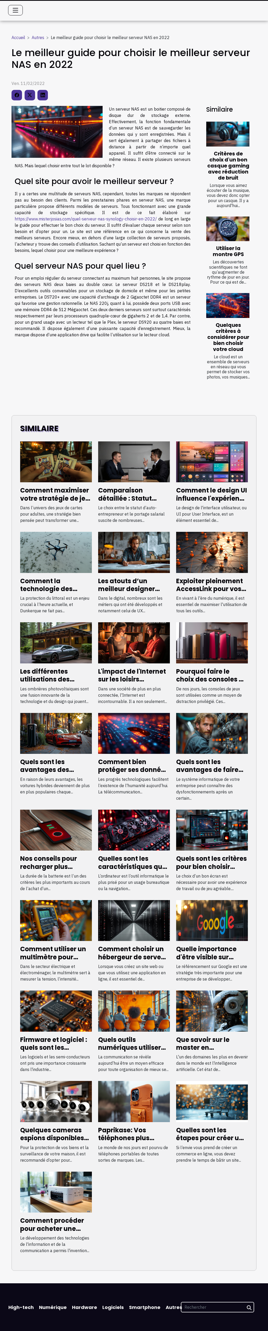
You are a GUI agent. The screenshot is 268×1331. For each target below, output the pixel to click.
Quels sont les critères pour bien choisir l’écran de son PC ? (211, 866)
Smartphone (144, 1307)
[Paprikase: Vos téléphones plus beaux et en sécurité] (134, 1101)
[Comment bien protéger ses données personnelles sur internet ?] (134, 732)
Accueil (18, 37)
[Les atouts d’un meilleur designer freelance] (134, 551)
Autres (38, 37)
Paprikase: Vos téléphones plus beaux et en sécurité (131, 1138)
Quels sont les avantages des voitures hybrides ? (50, 770)
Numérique (53, 1307)
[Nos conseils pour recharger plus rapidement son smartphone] (56, 829)
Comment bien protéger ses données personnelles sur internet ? (133, 774)
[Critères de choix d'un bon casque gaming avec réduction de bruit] (227, 134)
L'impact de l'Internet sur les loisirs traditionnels (132, 679)
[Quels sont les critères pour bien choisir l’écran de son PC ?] (212, 829)
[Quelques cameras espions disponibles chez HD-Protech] (56, 1101)
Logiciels (113, 1307)
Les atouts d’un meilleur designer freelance (126, 589)
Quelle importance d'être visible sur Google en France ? (207, 957)
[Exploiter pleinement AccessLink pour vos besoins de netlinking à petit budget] (212, 551)
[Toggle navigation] (15, 10)
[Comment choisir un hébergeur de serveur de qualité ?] (134, 920)
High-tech (21, 1307)
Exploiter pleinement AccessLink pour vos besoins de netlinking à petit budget (210, 593)
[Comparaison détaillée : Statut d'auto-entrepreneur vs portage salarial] (134, 461)
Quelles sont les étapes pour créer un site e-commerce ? (209, 1138)
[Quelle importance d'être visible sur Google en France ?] (212, 920)
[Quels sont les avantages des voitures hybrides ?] (56, 732)
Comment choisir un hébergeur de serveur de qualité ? (133, 957)
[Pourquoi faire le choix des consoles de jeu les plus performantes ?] (212, 642)
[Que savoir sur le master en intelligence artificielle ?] (212, 1010)
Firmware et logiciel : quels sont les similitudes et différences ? (53, 1051)
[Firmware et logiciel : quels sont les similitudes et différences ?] (56, 1010)
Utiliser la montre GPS (228, 251)
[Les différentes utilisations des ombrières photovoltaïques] (56, 642)
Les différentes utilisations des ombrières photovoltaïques (47, 683)
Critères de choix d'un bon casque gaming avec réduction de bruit (228, 165)
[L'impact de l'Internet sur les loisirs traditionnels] (134, 642)
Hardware (84, 1307)
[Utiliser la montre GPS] (227, 229)
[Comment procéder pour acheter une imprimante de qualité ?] (56, 1191)
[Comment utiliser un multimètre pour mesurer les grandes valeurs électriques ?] (56, 920)
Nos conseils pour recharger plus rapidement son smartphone (48, 870)
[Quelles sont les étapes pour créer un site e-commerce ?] (212, 1101)
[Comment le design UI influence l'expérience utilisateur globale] (212, 461)
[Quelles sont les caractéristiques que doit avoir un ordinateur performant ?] (134, 829)
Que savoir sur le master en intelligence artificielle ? (203, 1051)
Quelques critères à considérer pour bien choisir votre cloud (228, 337)
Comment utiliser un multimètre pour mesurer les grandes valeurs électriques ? (53, 961)
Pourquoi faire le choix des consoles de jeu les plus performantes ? (211, 683)
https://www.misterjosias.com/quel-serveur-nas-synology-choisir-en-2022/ (86, 218)
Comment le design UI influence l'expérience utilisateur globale (211, 498)
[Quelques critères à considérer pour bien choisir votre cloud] (227, 305)
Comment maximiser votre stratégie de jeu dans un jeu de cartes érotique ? (55, 502)
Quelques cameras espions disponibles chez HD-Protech (52, 1138)
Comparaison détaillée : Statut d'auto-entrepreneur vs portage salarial (132, 502)
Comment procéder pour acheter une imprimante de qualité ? (52, 1232)
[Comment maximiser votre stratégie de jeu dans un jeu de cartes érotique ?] (56, 461)
